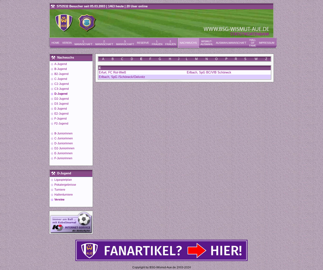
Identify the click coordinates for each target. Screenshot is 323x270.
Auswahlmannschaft (231, 42)
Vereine (59, 199)
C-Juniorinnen (63, 138)
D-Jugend (60, 93)
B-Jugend (60, 69)
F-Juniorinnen (63, 158)
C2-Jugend (61, 84)
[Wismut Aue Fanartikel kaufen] (161, 260)
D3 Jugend (61, 103)
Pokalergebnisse (65, 184)
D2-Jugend (61, 98)
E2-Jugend (61, 113)
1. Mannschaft (83, 43)
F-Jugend (60, 118)
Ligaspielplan (63, 179)
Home (55, 42)
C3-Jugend (61, 88)
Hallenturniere (63, 194)
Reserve (143, 42)
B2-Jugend (61, 74)
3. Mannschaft (125, 43)
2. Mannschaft (104, 43)
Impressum (266, 42)
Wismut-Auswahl (207, 43)
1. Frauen (157, 43)
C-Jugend (60, 79)
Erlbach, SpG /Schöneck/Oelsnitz (122, 77)
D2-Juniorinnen (64, 148)
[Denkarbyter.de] (71, 232)
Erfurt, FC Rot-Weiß (112, 72)
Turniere (59, 189)
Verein (67, 42)
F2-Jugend (61, 123)
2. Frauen (170, 43)
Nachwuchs (188, 42)
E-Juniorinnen (63, 153)
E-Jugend (60, 108)
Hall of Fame (252, 43)
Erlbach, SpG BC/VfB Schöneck (209, 72)
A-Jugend (60, 64)
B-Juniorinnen (63, 133)
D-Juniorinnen (63, 143)
